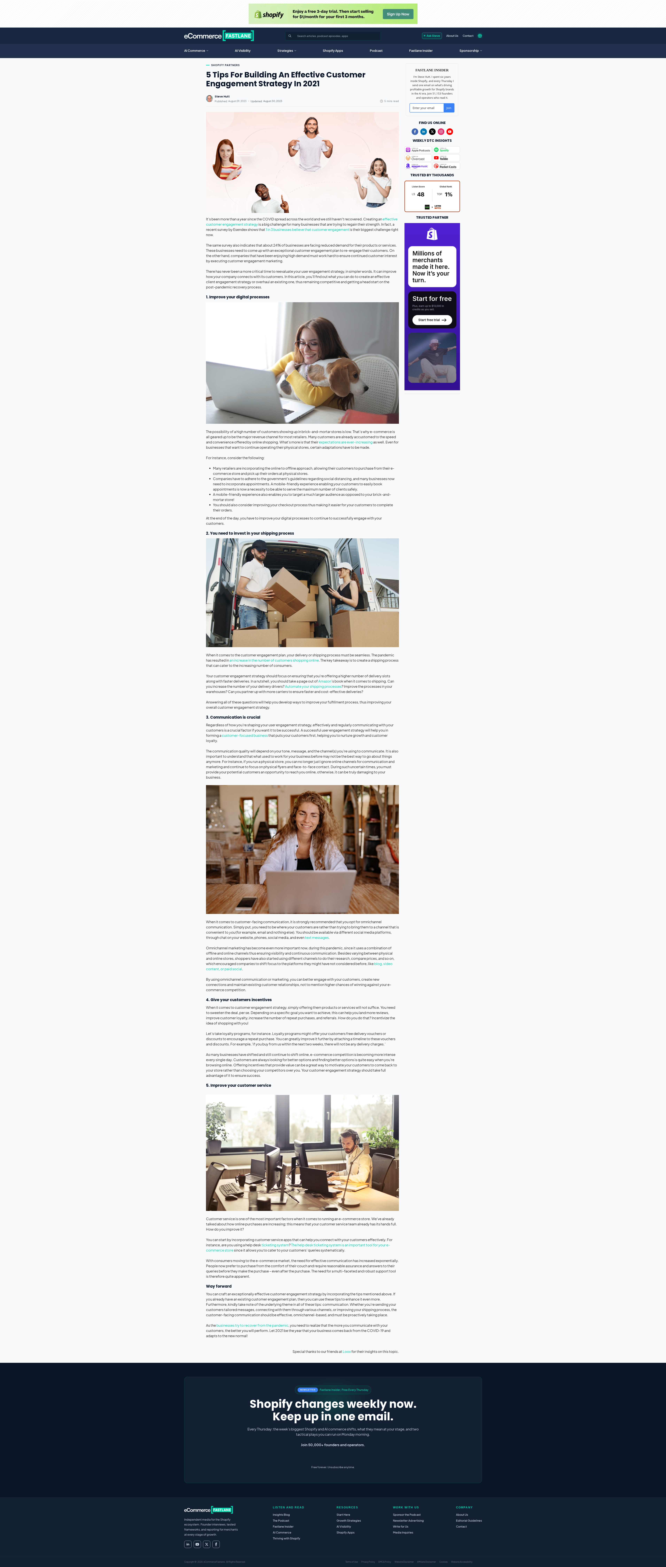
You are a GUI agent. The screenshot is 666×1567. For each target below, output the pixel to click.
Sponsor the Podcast (407, 1514)
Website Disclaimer (404, 1562)
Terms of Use (351, 1562)
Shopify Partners (225, 65)
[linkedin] (423, 131)
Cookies (443, 1562)
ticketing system (275, 1245)
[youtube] (449, 131)
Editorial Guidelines (469, 1520)
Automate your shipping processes (313, 686)
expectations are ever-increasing (346, 442)
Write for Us (400, 1526)
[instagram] (441, 131)
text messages (317, 937)
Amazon (324, 681)
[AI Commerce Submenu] (208, 51)
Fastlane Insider (421, 50)
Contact (468, 35)
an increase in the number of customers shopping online (274, 660)
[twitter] (432, 131)
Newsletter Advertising (408, 1520)
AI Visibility (243, 50)
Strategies (285, 50)
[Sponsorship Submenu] (482, 51)
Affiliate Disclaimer (426, 1562)
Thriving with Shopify (286, 1538)
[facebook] (415, 131)
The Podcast (281, 1520)
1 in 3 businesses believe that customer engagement (307, 229)
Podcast (376, 50)
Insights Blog (281, 1514)
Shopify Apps (333, 50)
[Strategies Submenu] (296, 51)
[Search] (289, 35)
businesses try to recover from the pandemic (252, 1325)
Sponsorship (469, 50)
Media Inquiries (403, 1532)
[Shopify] (333, 13)
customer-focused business (245, 735)
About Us (452, 35)
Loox (347, 1351)
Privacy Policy (368, 1562)
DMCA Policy (384, 1562)
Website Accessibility (461, 1562)
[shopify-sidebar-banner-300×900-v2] (432, 306)
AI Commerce (194, 50)
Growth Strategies (349, 1520)
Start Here (343, 1514)
